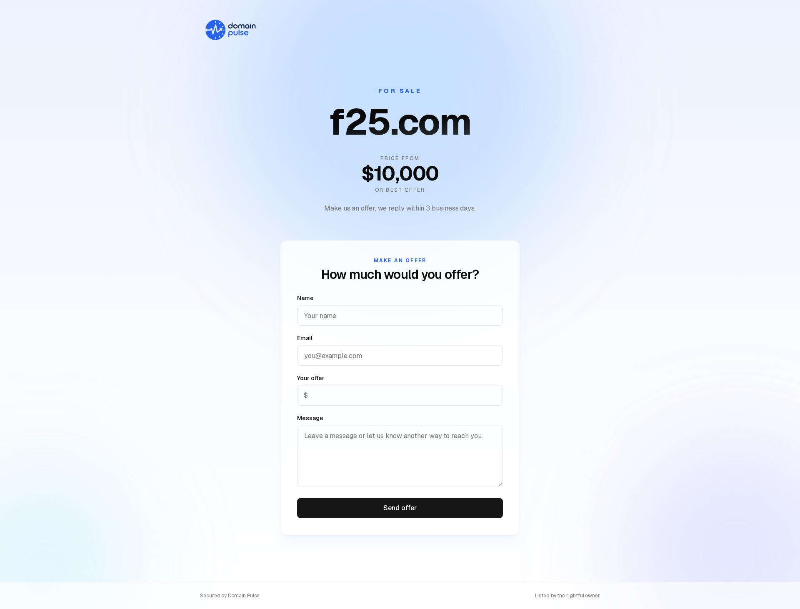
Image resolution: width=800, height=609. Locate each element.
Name (305, 298)
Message (310, 418)
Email (304, 338)
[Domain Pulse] (230, 30)
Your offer (311, 378)
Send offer (399, 508)
